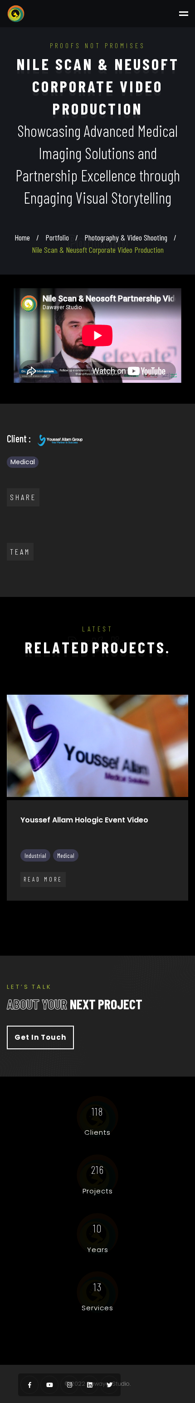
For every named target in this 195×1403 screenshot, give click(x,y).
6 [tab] (77, 909)
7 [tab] (90, 909)
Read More (43, 879)
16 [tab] (97, 921)
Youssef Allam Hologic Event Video (84, 820)
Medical (22, 461)
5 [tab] (63, 909)
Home (22, 237)
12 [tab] (158, 909)
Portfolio (57, 237)
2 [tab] (22, 909)
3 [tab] (36, 909)
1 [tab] (9, 909)
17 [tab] (111, 921)
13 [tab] (172, 909)
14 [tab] (185, 909)
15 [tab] (83, 921)
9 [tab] (117, 909)
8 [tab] (104, 909)
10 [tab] (131, 909)
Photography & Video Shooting (125, 237)
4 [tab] (49, 909)
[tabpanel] (97, 805)
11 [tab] (145, 909)
